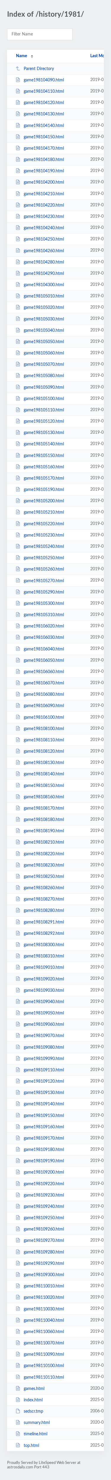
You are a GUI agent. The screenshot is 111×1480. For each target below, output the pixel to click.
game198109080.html (44, 1047)
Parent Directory (39, 69)
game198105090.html (44, 387)
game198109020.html (44, 979)
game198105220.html (44, 524)
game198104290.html (44, 274)
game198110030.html (44, 1309)
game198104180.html (44, 160)
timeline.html (35, 1434)
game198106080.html (44, 694)
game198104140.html (44, 126)
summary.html (37, 1423)
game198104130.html (44, 114)
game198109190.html (44, 1161)
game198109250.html (44, 1218)
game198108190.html (44, 831)
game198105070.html (44, 364)
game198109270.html (44, 1241)
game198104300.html (44, 285)
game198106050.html (44, 660)
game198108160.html (44, 797)
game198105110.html (44, 410)
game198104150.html (44, 137)
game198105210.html (44, 512)
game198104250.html (44, 239)
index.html (33, 1400)
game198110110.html (44, 1377)
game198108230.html (44, 865)
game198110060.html (44, 1332)
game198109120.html (44, 1081)
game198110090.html (44, 1354)
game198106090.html (44, 706)
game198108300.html (44, 945)
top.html (31, 1445)
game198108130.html (44, 763)
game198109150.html (44, 1115)
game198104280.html (44, 262)
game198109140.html (44, 1104)
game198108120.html (44, 751)
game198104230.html (44, 217)
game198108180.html (44, 820)
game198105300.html (44, 604)
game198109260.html (44, 1229)
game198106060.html (44, 672)
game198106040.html (44, 649)
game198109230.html (44, 1195)
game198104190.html (44, 171)
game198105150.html (44, 456)
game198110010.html (44, 1286)
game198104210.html (44, 194)
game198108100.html (44, 729)
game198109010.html (44, 968)
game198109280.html (44, 1252)
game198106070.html (44, 683)
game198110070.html (44, 1343)
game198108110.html (44, 740)
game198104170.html (44, 148)
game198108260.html (44, 888)
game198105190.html (44, 490)
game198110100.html (44, 1366)
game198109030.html (44, 990)
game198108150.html (44, 785)
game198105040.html (44, 330)
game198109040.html (44, 1002)
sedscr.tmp (33, 1411)
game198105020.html (44, 308)
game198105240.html (44, 547)
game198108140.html (44, 774)
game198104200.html (44, 182)
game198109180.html (44, 1150)
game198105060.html (44, 353)
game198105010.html (44, 296)
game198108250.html (44, 877)
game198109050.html (44, 1013)
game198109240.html (44, 1207)
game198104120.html (44, 103)
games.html (34, 1389)
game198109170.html (44, 1138)
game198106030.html (44, 638)
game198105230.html (44, 535)
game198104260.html (44, 251)
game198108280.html (44, 911)
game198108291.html (44, 922)
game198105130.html (44, 433)
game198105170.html (44, 478)
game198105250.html (44, 558)
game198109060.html (44, 1024)
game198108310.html (44, 956)
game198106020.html (44, 626)
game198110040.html (44, 1320)
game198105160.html (44, 467)
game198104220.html (44, 205)
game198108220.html (44, 854)
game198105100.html (44, 399)
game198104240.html (44, 228)
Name (21, 56)
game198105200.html (44, 501)
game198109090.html (44, 1059)
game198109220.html (44, 1184)
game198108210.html (44, 842)
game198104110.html (44, 91)
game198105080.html (44, 376)
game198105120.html (44, 421)
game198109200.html (44, 1172)
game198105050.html (44, 342)
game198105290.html (44, 592)
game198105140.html (44, 444)
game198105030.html (44, 319)
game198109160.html (44, 1127)
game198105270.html (44, 581)
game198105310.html (44, 615)
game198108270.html (44, 899)
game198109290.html (44, 1264)
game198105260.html (44, 569)
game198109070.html (44, 1036)
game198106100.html (44, 717)
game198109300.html (44, 1275)
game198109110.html (44, 1070)
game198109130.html (44, 1093)
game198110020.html (44, 1297)
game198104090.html (44, 80)
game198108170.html (44, 808)
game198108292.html (44, 934)
